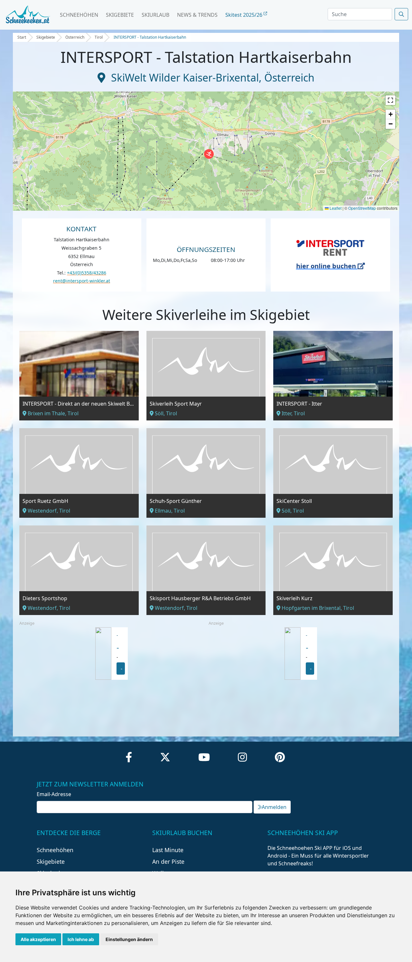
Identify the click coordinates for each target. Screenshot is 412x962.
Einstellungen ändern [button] (129, 939)
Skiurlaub (155, 14)
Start (21, 37)
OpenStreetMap (362, 208)
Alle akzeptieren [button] (38, 939)
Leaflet (335, 208)
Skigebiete (120, 14)
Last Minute (167, 850)
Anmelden (274, 807)
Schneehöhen (79, 14)
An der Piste (168, 861)
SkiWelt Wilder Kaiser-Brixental (185, 77)
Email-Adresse (54, 794)
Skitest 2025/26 (244, 14)
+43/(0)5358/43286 (86, 273)
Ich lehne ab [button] (81, 939)
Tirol (99, 37)
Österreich (74, 37)
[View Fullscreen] (390, 100)
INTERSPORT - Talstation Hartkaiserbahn (150, 37)
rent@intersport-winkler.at (81, 281)
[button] (209, 154)
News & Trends (197, 14)
